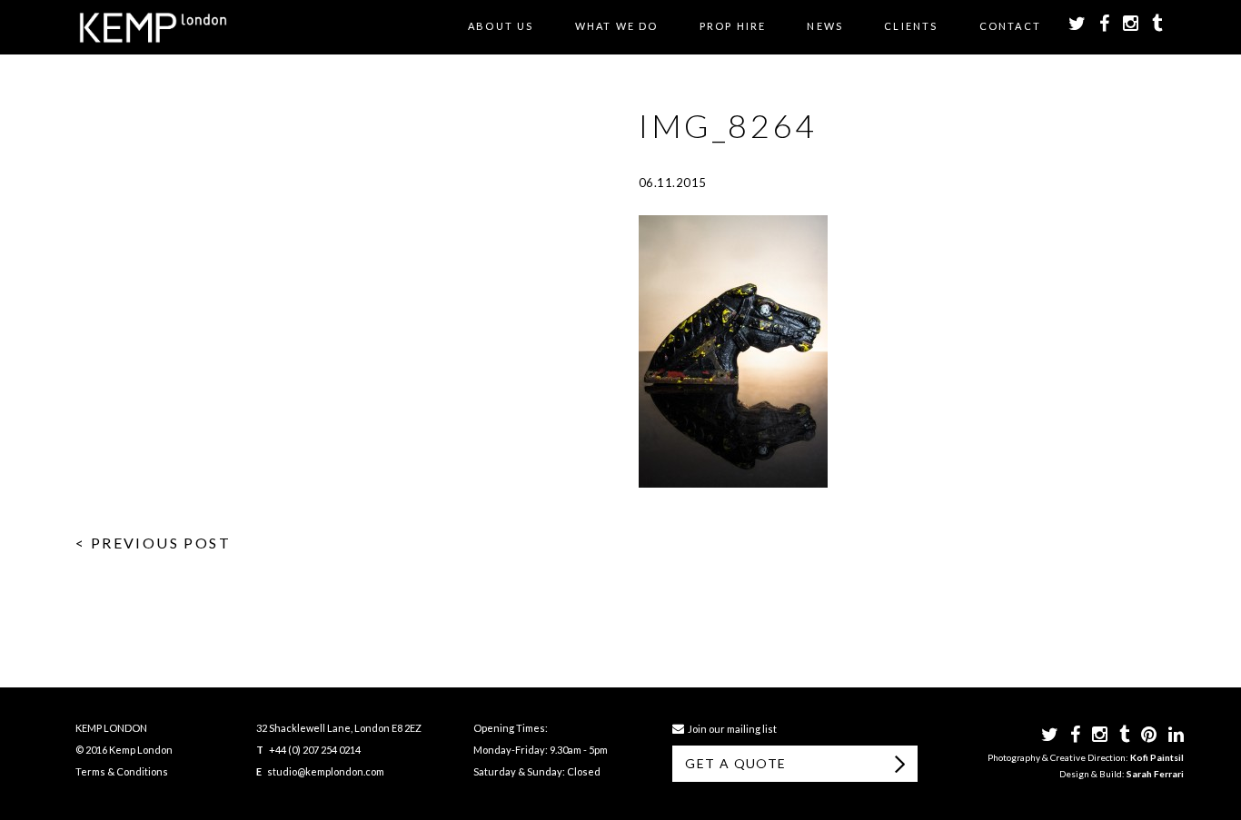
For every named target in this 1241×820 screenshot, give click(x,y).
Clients (911, 26)
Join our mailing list (730, 729)
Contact (1010, 26)
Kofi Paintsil (1157, 757)
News (825, 26)
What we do (617, 26)
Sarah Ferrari (1155, 773)
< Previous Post (153, 542)
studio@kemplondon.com (325, 771)
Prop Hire (733, 26)
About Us (501, 26)
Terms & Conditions (121, 771)
